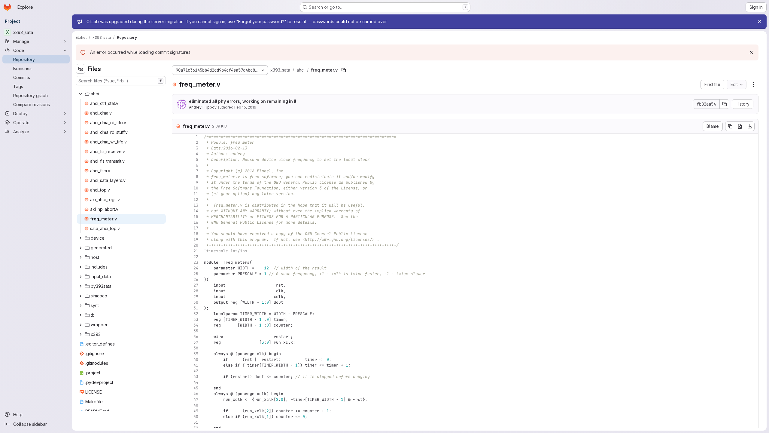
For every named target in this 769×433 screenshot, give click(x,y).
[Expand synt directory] (80, 305)
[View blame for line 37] (177, 342)
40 (195, 359)
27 (195, 285)
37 (195, 342)
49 (195, 410)
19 (195, 239)
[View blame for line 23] (177, 262)
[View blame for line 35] (177, 331)
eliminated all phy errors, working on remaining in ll (242, 101)
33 (195, 319)
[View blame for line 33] (177, 319)
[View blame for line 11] (177, 194)
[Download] (750, 126)
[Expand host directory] (80, 257)
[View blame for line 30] (177, 302)
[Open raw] (740, 126)
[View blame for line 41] (177, 365)
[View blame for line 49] (177, 411)
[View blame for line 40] (177, 359)
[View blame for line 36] (177, 336)
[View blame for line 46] (177, 394)
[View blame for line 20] (177, 245)
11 (195, 193)
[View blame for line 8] (177, 177)
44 (195, 382)
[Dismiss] (751, 52)
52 (195, 428)
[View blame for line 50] (177, 416)
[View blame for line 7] (177, 171)
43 (195, 376)
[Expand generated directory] (80, 247)
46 (195, 393)
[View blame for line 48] (177, 405)
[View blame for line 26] (177, 279)
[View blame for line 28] (177, 291)
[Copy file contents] (730, 126)
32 (195, 313)
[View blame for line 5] (177, 159)
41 (195, 365)
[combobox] (121, 80)
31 (195, 308)
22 (195, 256)
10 (195, 188)
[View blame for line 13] (177, 205)
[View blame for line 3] (177, 148)
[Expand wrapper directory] (80, 324)
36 (195, 336)
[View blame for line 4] (177, 154)
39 (195, 353)
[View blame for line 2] (177, 142)
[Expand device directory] (80, 238)
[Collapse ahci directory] (80, 93)
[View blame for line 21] (177, 251)
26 (195, 279)
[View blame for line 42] (177, 371)
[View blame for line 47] (177, 399)
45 (195, 388)
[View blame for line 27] (177, 285)
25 (195, 273)
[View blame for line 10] (177, 188)
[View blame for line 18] (177, 234)
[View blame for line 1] (177, 137)
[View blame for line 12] (177, 199)
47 (195, 399)
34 (195, 325)
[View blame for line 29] (177, 296)
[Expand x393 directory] (80, 334)
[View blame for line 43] (177, 376)
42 (195, 370)
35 (195, 330)
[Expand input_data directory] (80, 276)
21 (195, 250)
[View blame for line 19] (177, 239)
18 (195, 233)
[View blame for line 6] (177, 165)
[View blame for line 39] (177, 354)
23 (195, 262)
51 (195, 422)
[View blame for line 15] (177, 217)
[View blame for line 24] (177, 268)
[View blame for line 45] (177, 388)
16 (195, 222)
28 (195, 290)
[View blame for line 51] (177, 422)
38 (195, 348)
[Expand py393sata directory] (80, 286)
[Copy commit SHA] (724, 104)
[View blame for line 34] (177, 325)
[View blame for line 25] (177, 274)
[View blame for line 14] (177, 211)
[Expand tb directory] (80, 315)
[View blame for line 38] (177, 348)
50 (195, 416)
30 (195, 302)
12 (195, 199)
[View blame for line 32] (177, 314)
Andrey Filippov (203, 107)
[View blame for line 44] (177, 382)
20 (195, 245)
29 (195, 296)
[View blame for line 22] (177, 256)
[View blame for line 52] (177, 428)
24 (195, 268)
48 (195, 405)
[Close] (759, 21)
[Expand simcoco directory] (80, 295)
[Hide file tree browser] (80, 69)
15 (195, 216)
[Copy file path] (343, 70)
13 (195, 205)
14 (195, 210)
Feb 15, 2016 (245, 107)
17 (195, 228)
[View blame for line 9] (177, 182)
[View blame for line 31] (177, 308)
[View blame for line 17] (177, 228)
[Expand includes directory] (80, 267)
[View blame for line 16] (177, 222)
